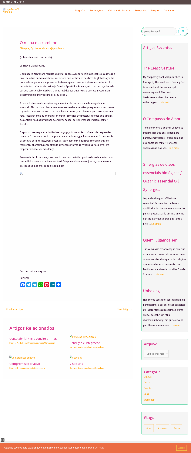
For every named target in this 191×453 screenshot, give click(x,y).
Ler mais (99, 447)
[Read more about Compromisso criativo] (22, 357)
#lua (148, 428)
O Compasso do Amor (162, 118)
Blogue (155, 10)
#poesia (162, 428)
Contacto (169, 10)
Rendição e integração (85, 343)
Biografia (80, 10)
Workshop (21, 343)
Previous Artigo (13, 309)
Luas (146, 393)
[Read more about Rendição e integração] (83, 336)
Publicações (96, 10)
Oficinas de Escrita (119, 10)
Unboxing (151, 290)
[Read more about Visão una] (76, 357)
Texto (177, 428)
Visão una (76, 364)
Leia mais (165, 102)
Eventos (148, 388)
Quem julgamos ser (160, 240)
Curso (147, 382)
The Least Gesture (158, 68)
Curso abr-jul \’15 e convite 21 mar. (33, 339)
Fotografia (140, 10)
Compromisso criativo (24, 364)
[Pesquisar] (182, 31)
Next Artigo (124, 309)
